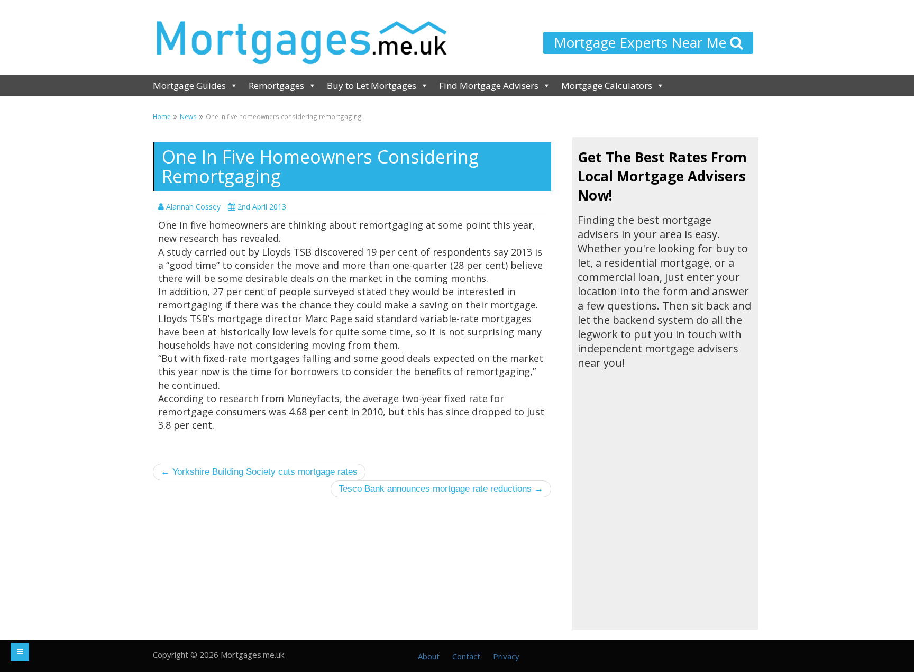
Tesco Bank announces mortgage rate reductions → (441, 489)
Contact (466, 656)
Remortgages (276, 85)
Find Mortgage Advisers (488, 85)
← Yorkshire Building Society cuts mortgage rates (259, 472)
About (429, 656)
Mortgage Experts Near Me (642, 42)
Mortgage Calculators (606, 85)
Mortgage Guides (189, 85)
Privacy (506, 656)
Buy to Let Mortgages (371, 85)
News (188, 116)
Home (162, 116)
